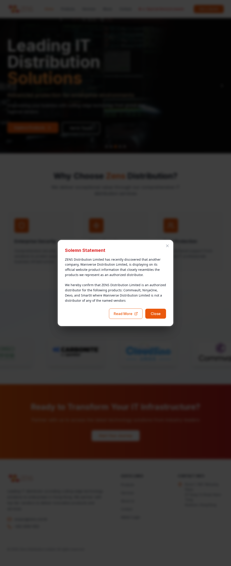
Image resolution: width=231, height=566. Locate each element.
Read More (123, 313)
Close (156, 313)
